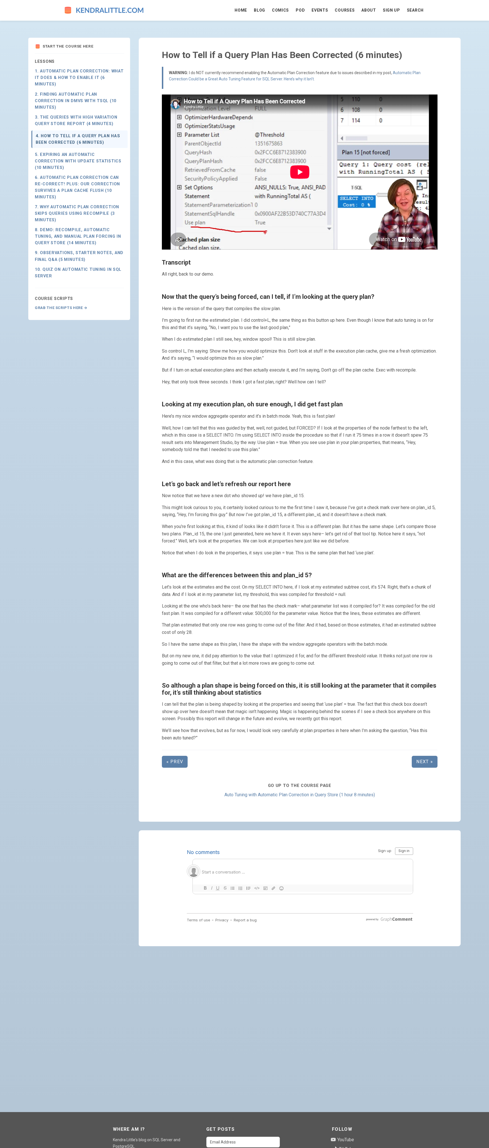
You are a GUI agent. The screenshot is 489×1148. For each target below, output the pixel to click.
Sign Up (391, 10)
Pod (300, 10)
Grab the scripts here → (61, 308)
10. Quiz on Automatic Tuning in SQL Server (78, 272)
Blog (259, 10)
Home (241, 10)
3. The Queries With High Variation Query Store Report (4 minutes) (76, 120)
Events (320, 10)
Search (415, 10)
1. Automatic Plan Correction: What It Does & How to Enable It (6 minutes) (79, 78)
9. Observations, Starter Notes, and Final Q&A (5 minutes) (79, 256)
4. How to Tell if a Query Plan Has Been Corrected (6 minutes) (78, 139)
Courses (345, 10)
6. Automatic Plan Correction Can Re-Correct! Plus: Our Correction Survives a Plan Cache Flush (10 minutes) (77, 187)
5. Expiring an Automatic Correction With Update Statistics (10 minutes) (78, 161)
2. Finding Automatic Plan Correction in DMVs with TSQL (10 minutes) (75, 101)
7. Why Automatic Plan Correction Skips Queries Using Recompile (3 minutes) (77, 214)
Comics (280, 10)
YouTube (345, 1139)
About (368, 10)
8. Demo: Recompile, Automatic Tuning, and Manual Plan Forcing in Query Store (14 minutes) (78, 237)
